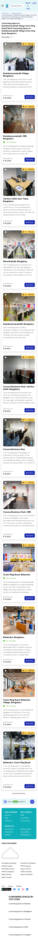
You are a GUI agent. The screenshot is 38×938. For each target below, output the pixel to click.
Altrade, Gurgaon (7, 866)
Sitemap (19, 886)
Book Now (29, 97)
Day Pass (8, 835)
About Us (8, 815)
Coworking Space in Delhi (18, 927)
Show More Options (19, 793)
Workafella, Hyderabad (9, 863)
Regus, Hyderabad (26, 874)
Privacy (10, 886)
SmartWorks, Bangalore (28, 863)
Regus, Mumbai (6, 874)
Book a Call (28, 6)
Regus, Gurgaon (7, 877)
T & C (3, 886)
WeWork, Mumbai (26, 872)
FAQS (22, 815)
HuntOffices (5, 13)
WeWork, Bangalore (8, 872)
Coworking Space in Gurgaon (20, 935)
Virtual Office (25, 832)
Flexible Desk (9, 832)
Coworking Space (16, 13)
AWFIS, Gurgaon (26, 866)
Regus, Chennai (26, 869)
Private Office (9, 829)
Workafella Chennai (8, 869)
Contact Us (8, 821)
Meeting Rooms (26, 835)
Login (34, 3)
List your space (26, 821)
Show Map (6, 37)
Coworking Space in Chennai (20, 919)
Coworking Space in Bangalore (20, 911)
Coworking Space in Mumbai (19, 904)
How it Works (25, 818)
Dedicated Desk (26, 829)
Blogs (6, 818)
